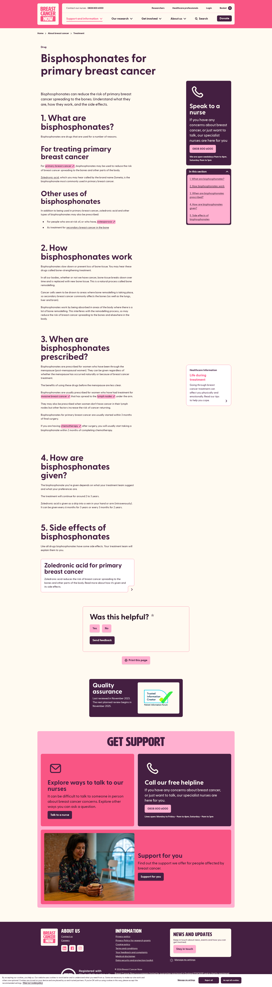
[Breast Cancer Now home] (48, 14)
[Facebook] (72, 948)
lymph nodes (104, 396)
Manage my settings (185, 960)
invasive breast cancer (54, 396)
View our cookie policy (32, 983)
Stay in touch (184, 949)
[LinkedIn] (64, 948)
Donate (224, 18)
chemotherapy (69, 426)
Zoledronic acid (50, 177)
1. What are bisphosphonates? (207, 179)
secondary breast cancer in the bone (87, 227)
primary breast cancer (58, 166)
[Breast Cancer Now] (49, 937)
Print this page (138, 660)
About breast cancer (58, 33)
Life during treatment (198, 377)
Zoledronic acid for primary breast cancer (83, 568)
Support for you (151, 876)
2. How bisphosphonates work (207, 186)
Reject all (209, 980)
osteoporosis (104, 222)
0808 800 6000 (95, 8)
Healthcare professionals (185, 8)
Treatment (78, 33)
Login (209, 8)
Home (40, 33)
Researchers (158, 8)
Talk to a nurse (59, 814)
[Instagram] (80, 948)
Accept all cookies (231, 980)
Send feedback (102, 640)
